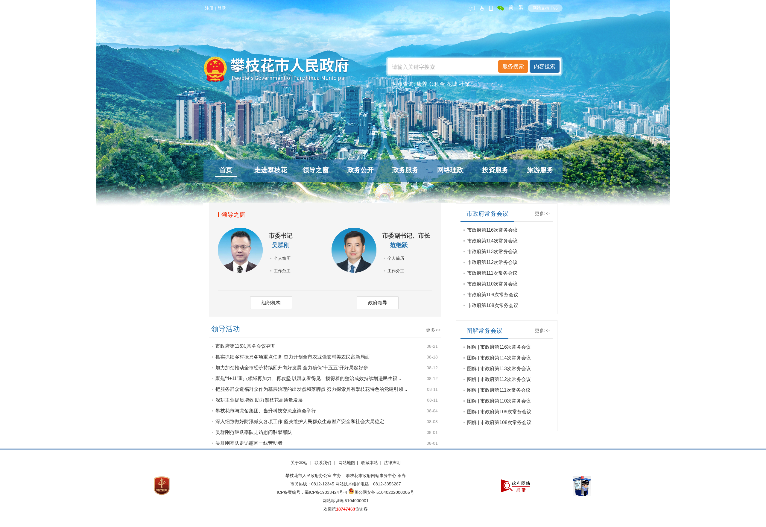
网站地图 (346, 462)
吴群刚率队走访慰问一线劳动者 (248, 443)
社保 (464, 84)
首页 (225, 170)
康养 (422, 84)
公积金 (437, 84)
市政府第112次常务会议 (492, 262)
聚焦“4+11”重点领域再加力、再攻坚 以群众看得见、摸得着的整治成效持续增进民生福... (308, 378)
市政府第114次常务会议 (492, 240)
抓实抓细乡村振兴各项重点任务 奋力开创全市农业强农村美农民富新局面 (292, 356)
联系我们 (323, 462)
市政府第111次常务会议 (492, 273)
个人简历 (282, 258)
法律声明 (392, 462)
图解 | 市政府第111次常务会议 (499, 390)
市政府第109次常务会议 (492, 294)
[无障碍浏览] (482, 7)
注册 (209, 8)
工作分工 (282, 270)
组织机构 (271, 302)
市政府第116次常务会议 (492, 230)
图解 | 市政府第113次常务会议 (499, 368)
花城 (451, 84)
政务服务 (405, 170)
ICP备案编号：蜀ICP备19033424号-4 (312, 492)
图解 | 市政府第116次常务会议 (499, 347)
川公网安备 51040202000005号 (384, 492)
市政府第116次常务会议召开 (245, 346)
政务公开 (360, 170)
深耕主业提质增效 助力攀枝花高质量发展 (259, 400)
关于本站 (299, 462)
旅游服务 (540, 170)
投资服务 (495, 170)
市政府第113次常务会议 (492, 251)
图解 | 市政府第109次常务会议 (499, 411)
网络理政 (450, 170)
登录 (222, 8)
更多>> (433, 329)
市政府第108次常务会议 (492, 305)
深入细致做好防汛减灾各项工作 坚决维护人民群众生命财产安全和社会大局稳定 (299, 421)
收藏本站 (369, 462)
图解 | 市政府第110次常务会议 (499, 400)
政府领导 (377, 302)
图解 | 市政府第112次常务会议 (499, 379)
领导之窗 (316, 170)
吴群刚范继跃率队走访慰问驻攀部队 (253, 432)
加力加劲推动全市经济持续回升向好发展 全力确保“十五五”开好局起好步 (291, 367)
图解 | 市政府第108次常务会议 (499, 422)
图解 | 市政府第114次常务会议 (499, 357)
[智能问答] (471, 7)
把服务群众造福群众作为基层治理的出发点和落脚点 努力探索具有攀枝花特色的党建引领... (311, 389)
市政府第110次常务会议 (492, 283)
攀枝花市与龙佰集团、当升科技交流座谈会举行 (265, 410)
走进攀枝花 (270, 170)
